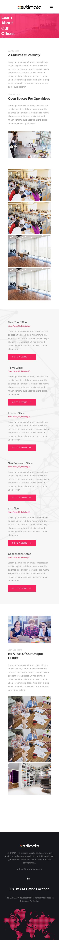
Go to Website (19, 357)
